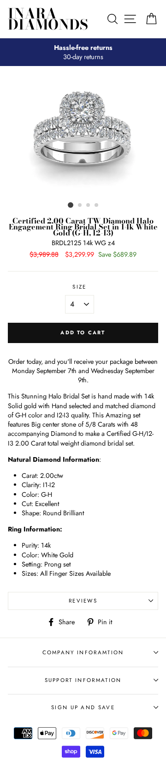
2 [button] (80, 205)
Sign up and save (83, 707)
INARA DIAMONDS (48, 19)
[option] (83, 52)
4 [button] (97, 205)
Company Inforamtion (83, 652)
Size (79, 286)
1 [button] (70, 205)
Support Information (83, 680)
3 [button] (88, 205)
